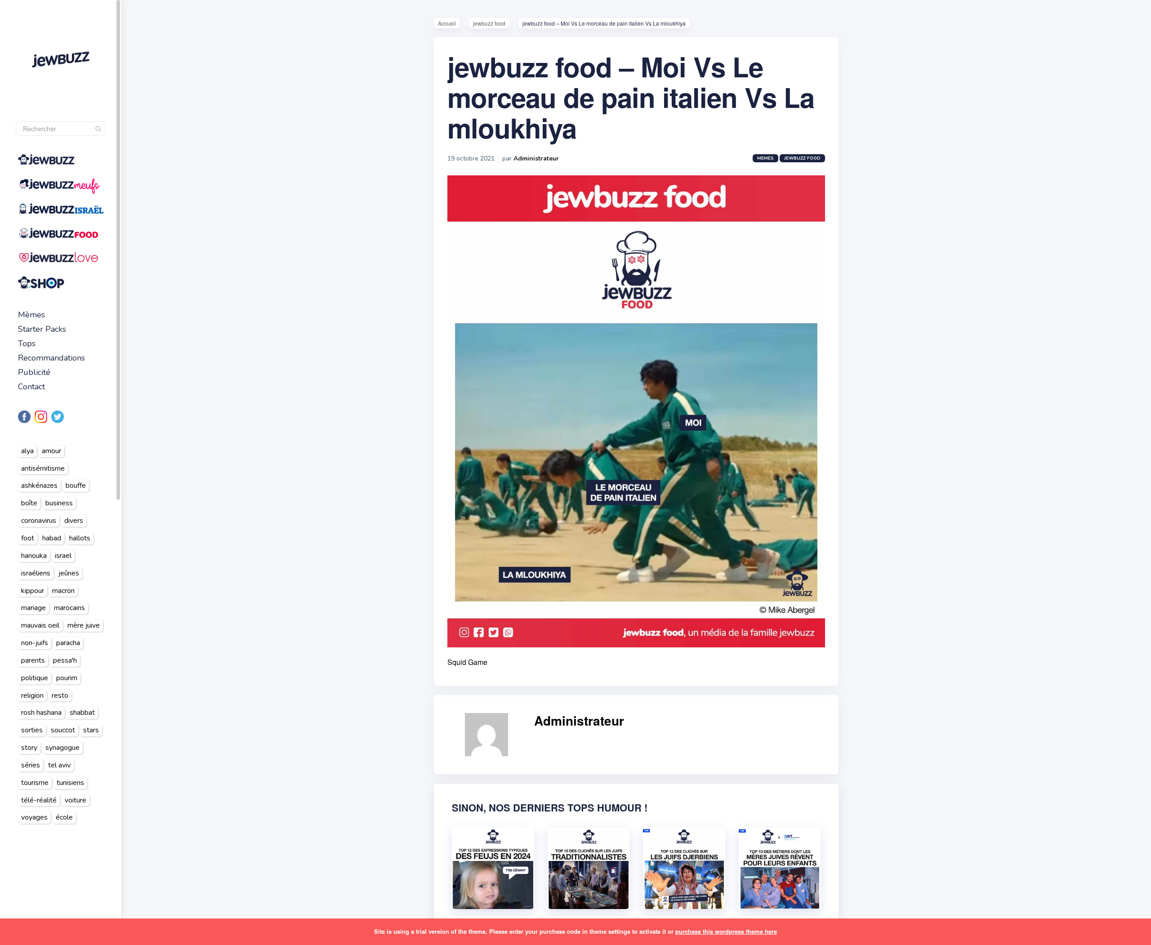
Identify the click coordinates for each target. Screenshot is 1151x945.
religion (32, 695)
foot (27, 538)
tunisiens (70, 783)
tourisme (35, 783)
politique (34, 678)
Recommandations (51, 357)
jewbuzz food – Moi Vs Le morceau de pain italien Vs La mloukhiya (630, 97)
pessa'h (65, 660)
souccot (63, 730)
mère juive (83, 625)
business (59, 503)
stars (91, 730)
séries (30, 765)
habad (51, 538)
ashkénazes (39, 485)
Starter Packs (42, 329)
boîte (29, 503)
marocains (69, 608)
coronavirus (38, 521)
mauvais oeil (40, 625)
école (64, 817)
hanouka (34, 556)
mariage (33, 608)
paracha (68, 643)
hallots (79, 538)
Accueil (447, 23)
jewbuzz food (489, 23)
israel (63, 556)
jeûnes (68, 573)
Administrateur (536, 158)
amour (51, 451)
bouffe (76, 485)
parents (33, 660)
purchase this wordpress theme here (726, 931)
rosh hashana (41, 713)
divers (73, 521)
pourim (66, 678)
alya (27, 451)
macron (63, 591)
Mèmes (31, 314)
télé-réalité (39, 800)
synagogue (62, 748)
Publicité (34, 372)
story (29, 748)
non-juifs (34, 643)
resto (60, 695)
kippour (32, 591)
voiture (75, 800)
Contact (31, 386)
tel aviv (59, 765)
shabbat (82, 713)
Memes (765, 158)
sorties (32, 730)
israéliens (35, 573)
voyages (34, 817)
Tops (27, 343)
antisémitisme (43, 468)
